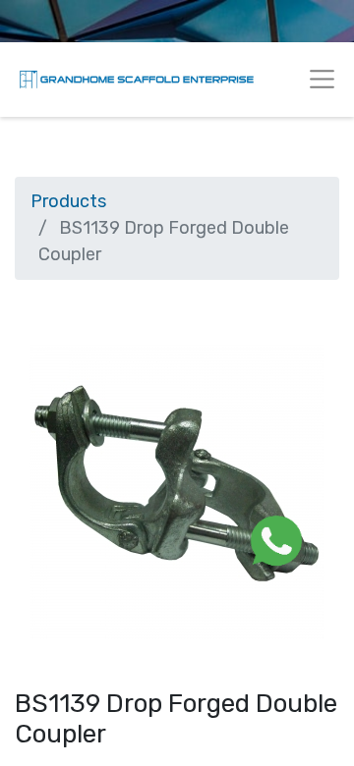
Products (68, 201)
